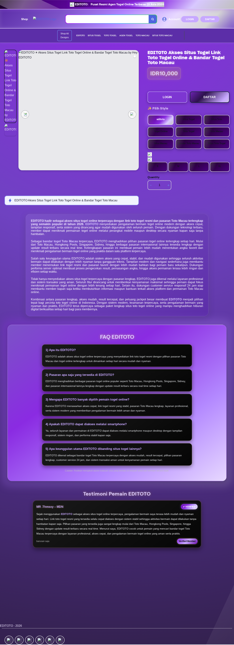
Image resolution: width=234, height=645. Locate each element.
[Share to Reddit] (50, 639)
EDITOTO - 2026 (11, 625)
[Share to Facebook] (19, 639)
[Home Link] (44, 19)
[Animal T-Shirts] (175, 35)
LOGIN (190, 19)
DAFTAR (210, 19)
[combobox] (107, 19)
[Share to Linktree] (29, 639)
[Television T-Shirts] (178, 35)
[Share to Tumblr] (60, 639)
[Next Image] (132, 114)
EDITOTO (92, 224)
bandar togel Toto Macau (61, 241)
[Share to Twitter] (9, 639)
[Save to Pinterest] (39, 639)
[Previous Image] (25, 114)
